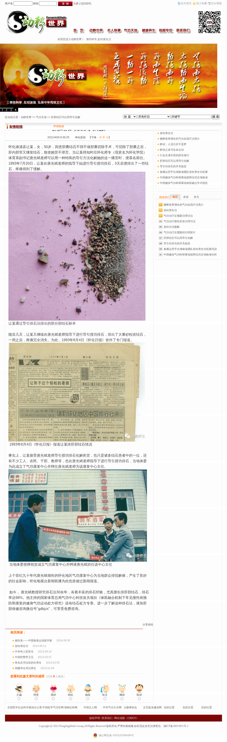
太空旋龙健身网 (152, 707)
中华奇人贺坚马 (24, 651)
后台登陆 (216, 3)
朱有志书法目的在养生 (28, 662)
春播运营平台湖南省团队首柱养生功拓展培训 (190, 249)
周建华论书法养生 (25, 668)
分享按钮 (148, 624)
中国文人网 (90, 707)
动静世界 (26, 117)
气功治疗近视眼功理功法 (178, 215)
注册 (75, 3)
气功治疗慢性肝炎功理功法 (180, 221)
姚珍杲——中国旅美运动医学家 (33, 640)
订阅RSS (132, 718)
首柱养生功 (21, 646)
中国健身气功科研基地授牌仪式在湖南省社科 (190, 254)
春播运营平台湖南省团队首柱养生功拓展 (184, 171)
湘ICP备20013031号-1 (175, 726)
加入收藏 (201, 3)
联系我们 (107, 718)
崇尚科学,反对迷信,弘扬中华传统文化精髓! (101, 39)
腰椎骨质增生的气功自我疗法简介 (180, 138)
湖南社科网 (70, 707)
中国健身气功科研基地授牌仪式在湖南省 (184, 177)
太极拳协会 (130, 707)
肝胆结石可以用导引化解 (174, 160)
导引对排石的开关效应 (173, 166)
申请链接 (58, 126)
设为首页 (186, 3)
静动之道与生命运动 (172, 149)
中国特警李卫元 (24, 657)
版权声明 (94, 718)
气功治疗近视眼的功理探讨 (180, 232)
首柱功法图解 (172, 226)
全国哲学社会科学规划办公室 (24, 707)
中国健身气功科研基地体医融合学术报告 (184, 183)
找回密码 (85, 3)
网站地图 (119, 718)
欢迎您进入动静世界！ (62, 39)
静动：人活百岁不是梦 (173, 144)
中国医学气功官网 (53, 707)
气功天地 (41, 117)
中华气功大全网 (112, 707)
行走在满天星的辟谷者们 (174, 155)
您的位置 (169, 707)
